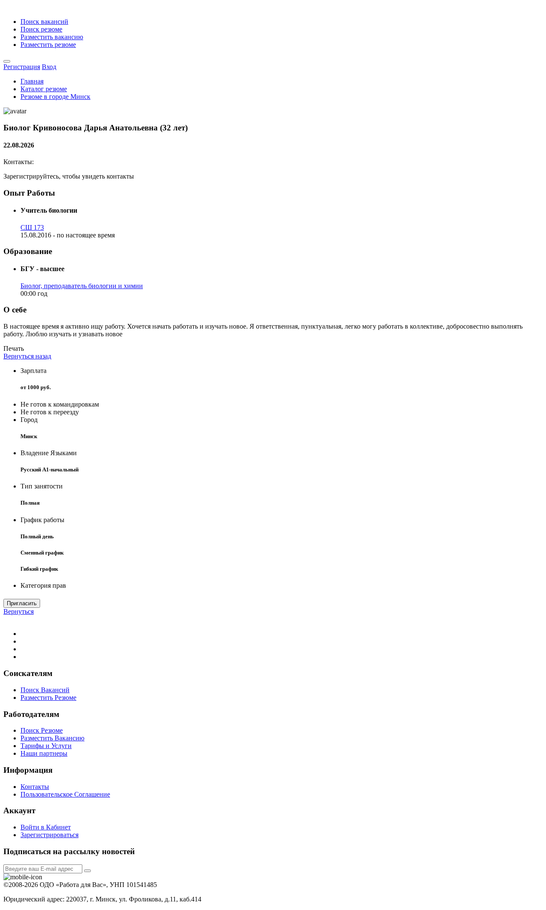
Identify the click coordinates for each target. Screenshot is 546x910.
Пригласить (22, 603)
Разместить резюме (48, 44)
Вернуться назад (27, 356)
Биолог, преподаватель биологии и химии (81, 285)
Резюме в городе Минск (55, 96)
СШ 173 (32, 227)
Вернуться (18, 611)
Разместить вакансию (51, 36)
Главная (32, 81)
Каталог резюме (43, 88)
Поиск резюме (41, 29)
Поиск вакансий (44, 21)
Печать (13, 348)
